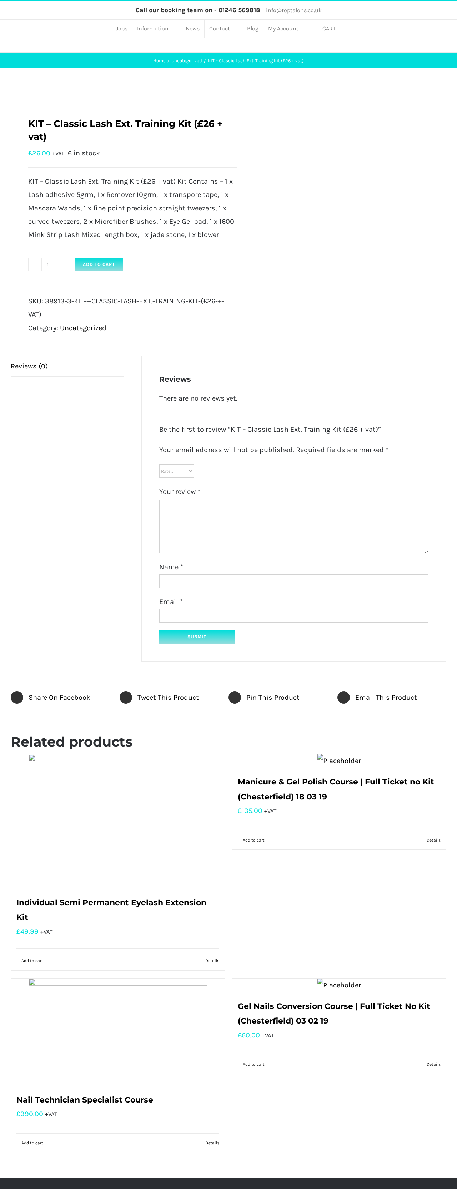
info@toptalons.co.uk (294, 10)
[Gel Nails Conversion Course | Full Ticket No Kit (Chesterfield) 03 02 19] (339, 985)
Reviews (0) (29, 366)
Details (212, 960)
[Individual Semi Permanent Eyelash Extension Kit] (118, 821)
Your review (179, 491)
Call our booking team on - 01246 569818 (198, 10)
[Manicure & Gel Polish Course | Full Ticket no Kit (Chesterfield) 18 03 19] (339, 760)
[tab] (67, 366)
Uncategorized (83, 328)
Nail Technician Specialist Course (84, 1100)
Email (171, 602)
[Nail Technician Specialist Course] (118, 1032)
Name (171, 567)
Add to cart (99, 264)
